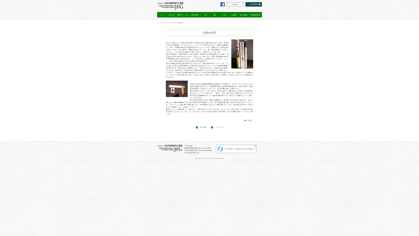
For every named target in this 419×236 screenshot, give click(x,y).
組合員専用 (254, 4)
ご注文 (224, 15)
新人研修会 (244, 15)
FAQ (205, 15)
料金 (214, 15)
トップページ (218, 127)
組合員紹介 (195, 15)
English (235, 4)
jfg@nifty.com (194, 153)
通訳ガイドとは (183, 15)
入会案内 (234, 15)
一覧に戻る (203, 127)
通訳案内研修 (255, 15)
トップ (162, 15)
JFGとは (171, 15)
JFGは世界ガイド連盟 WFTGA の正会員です (239, 149)
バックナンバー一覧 (169, 23)
